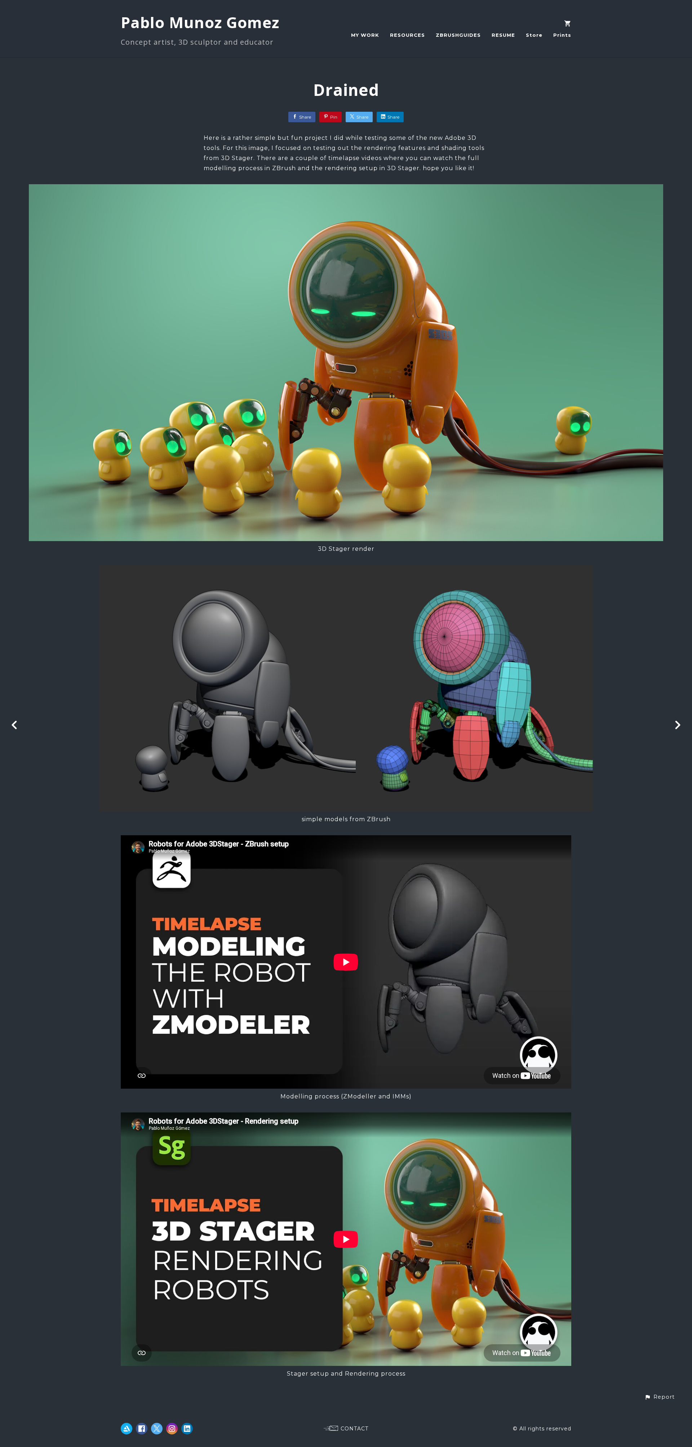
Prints (562, 35)
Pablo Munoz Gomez (200, 22)
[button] (660, 1397)
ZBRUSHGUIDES (458, 35)
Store (534, 35)
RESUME (503, 35)
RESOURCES (407, 35)
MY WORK (365, 35)
